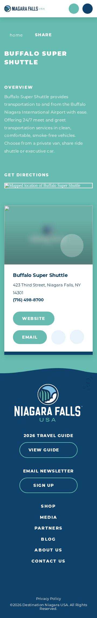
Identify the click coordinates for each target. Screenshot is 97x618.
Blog (48, 539)
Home (16, 35)
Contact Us (49, 561)
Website (33, 318)
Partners (48, 528)
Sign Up (43, 485)
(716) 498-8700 (28, 299)
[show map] (77, 337)
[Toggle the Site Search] (74, 9)
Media (48, 517)
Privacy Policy (48, 598)
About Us (48, 550)
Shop (48, 506)
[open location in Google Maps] (48, 185)
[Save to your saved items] (58, 337)
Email (30, 337)
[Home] (34, 8)
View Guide (44, 449)
